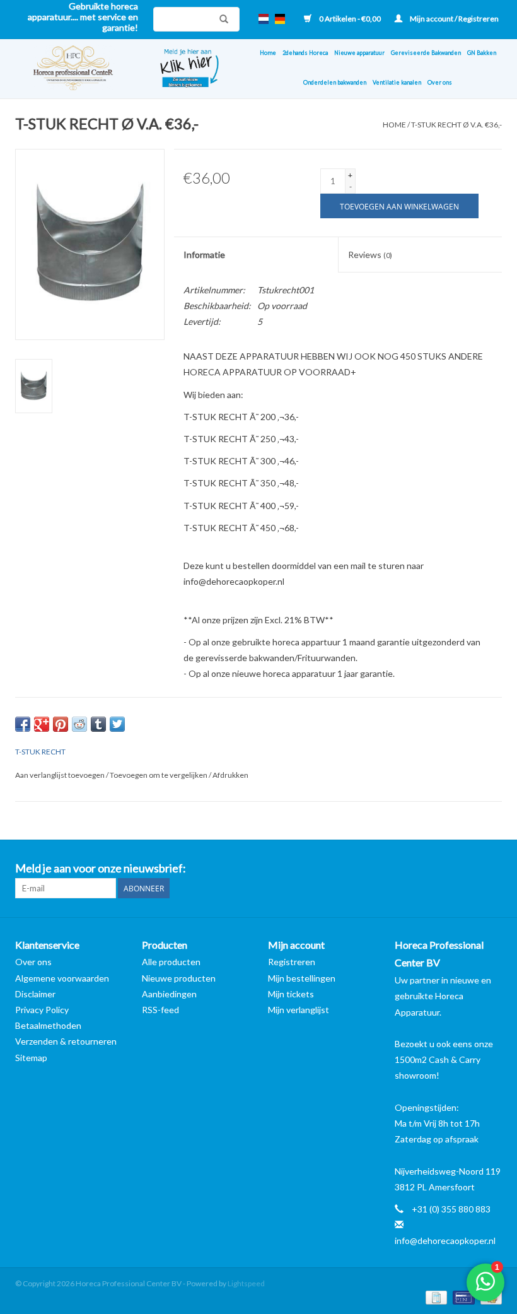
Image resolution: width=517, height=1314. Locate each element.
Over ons (439, 82)
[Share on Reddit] (79, 724)
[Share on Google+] (41, 724)
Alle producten (171, 961)
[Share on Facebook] (22, 724)
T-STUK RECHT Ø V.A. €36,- (456, 124)
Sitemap (31, 1057)
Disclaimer (35, 993)
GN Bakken (481, 52)
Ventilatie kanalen (397, 82)
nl (263, 19)
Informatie (204, 254)
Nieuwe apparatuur (359, 52)
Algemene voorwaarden (62, 978)
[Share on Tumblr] (98, 724)
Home (268, 52)
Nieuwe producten (179, 978)
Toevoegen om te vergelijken (159, 775)
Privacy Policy (42, 1009)
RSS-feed (160, 1009)
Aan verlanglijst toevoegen (60, 775)
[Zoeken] (221, 19)
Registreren (291, 961)
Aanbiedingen (169, 993)
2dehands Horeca (305, 52)
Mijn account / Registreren (454, 18)
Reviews (370, 254)
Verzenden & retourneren (66, 1041)
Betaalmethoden (48, 1025)
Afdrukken (230, 775)
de (280, 19)
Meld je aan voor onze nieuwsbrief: (100, 868)
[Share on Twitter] (117, 724)
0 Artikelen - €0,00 (350, 18)
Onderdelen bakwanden (334, 82)
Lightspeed (246, 1283)
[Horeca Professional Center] (78, 68)
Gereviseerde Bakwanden (426, 52)
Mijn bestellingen (301, 978)
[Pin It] (60, 724)
